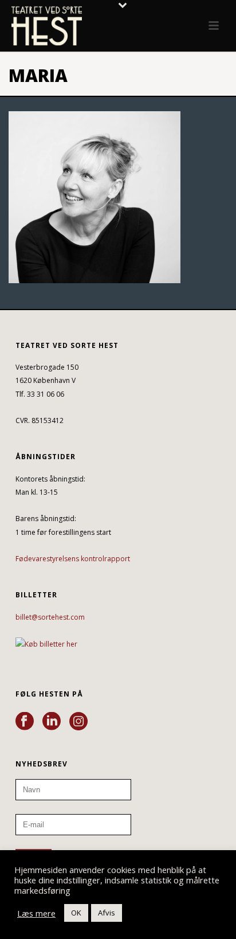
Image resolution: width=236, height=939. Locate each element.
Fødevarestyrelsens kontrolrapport (72, 559)
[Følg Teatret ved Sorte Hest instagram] (78, 721)
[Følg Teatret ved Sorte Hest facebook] (24, 721)
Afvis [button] (106, 912)
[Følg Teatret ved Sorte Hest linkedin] (51, 721)
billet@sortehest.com (50, 617)
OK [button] (76, 912)
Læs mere (36, 913)
